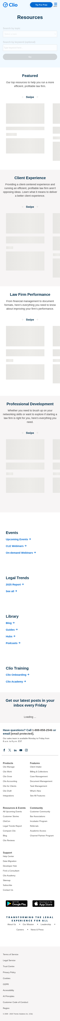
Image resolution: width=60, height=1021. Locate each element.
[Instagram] (26, 750)
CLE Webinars (15, 546)
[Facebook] (4, 750)
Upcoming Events (17, 539)
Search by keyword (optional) (19, 42)
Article (56, 255)
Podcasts (11, 643)
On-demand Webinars (19, 552)
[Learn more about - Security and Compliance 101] (25, 471)
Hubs (9, 636)
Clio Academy (14, 681)
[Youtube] (21, 750)
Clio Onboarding (16, 674)
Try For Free (41, 5)
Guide (10, 248)
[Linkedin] (15, 750)
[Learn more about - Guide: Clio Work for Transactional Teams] (25, 245)
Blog (9, 623)
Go (30, 57)
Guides (10, 629)
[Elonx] (9, 750)
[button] (22, 97)
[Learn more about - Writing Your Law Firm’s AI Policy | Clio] (25, 356)
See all (10, 591)
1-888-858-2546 (42, 730)
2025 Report (13, 584)
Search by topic (11, 28)
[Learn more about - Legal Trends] (25, 132)
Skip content (12, 79)
